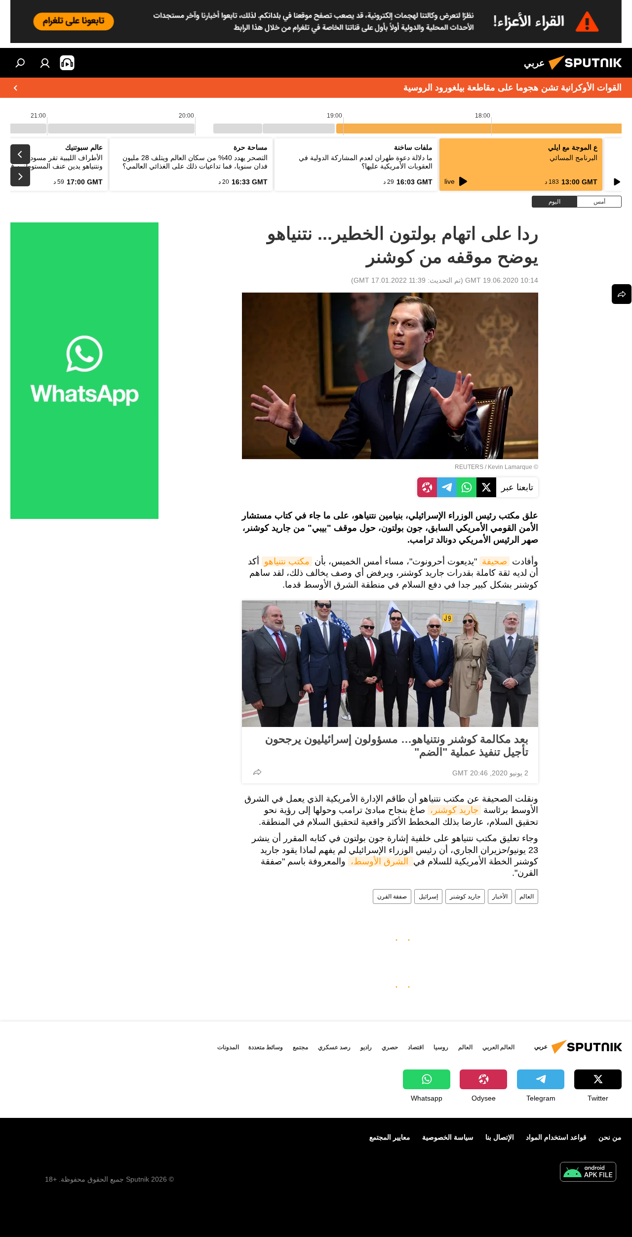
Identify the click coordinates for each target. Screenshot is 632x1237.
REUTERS (469, 467)
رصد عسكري (334, 1047)
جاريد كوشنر (465, 896)
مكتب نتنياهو (287, 561)
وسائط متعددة (265, 1047)
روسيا (441, 1047)
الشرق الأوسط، (381, 861)
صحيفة (494, 561)
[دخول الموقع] (45, 63)
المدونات (228, 1047)
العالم (526, 896)
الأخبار (500, 896)
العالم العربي (498, 1047)
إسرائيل (428, 896)
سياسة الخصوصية (448, 1137)
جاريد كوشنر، (454, 810)
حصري (390, 1047)
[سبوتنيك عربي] (588, 71)
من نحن (610, 1137)
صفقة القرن (392, 896)
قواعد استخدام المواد (556, 1137)
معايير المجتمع (389, 1137)
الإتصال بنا (499, 1137)
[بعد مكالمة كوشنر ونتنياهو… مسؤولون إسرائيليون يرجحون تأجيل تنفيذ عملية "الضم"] (390, 663)
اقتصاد (416, 1047)
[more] (257, 772)
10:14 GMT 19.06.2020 (501, 280)
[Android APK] (588, 1173)
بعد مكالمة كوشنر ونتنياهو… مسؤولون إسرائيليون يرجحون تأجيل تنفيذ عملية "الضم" (396, 745)
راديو (366, 1047)
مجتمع (300, 1047)
